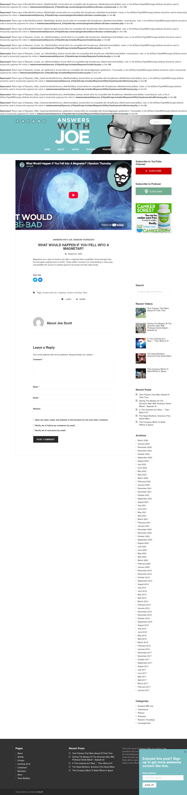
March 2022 (143, 478)
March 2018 (143, 642)
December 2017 (145, 652)
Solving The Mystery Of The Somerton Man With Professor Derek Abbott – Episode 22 (155, 403)
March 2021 (143, 519)
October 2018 (144, 618)
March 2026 (143, 440)
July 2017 (142, 669)
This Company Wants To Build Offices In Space (152, 423)
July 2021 (142, 505)
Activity (21, 756)
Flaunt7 (40, 792)
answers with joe (49, 292)
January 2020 (144, 567)
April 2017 (142, 680)
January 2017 (144, 690)
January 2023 (144, 443)
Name (36, 386)
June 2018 (142, 632)
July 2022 (142, 464)
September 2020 (145, 539)
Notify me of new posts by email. (50, 430)
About (60, 149)
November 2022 (145, 450)
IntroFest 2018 (24, 764)
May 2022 (142, 471)
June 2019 (142, 591)
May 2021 (142, 512)
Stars (85, 292)
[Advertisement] (156, 259)
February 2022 (144, 481)
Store (122, 149)
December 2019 (145, 570)
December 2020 (145, 529)
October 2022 (144, 454)
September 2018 (145, 621)
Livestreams (143, 709)
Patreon (90, 149)
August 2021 (143, 502)
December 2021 (145, 488)
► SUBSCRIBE (153, 171)
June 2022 (142, 467)
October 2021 (144, 495)
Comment (38, 359)
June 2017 (142, 673)
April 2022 (142, 474)
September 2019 (145, 580)
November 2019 (145, 574)
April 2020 (142, 556)
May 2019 (142, 594)
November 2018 (145, 614)
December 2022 (145, 447)
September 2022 (145, 457)
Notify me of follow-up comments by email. (55, 425)
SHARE (82, 299)
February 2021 (144, 522)
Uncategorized (144, 723)
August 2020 (143, 543)
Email (36, 397)
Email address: (149, 773)
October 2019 (144, 577)
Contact (138, 149)
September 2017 (145, 662)
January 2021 (144, 526)
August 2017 (143, 666)
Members (22, 771)
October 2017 (144, 659)
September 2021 (145, 498)
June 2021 (142, 508)
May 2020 (142, 553)
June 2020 (142, 550)
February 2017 (144, 686)
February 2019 (144, 604)
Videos (75, 149)
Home (47, 149)
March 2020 (143, 560)
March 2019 (143, 601)
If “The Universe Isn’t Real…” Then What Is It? (154, 411)
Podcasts (142, 716)
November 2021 (145, 491)
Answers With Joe (62, 239)
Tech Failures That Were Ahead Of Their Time (154, 396)
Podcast (107, 149)
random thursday (74, 292)
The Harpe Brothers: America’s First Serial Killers (154, 417)
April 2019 (142, 597)
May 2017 (142, 676)
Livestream (22, 767)
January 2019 (144, 608)
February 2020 (144, 563)
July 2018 (142, 628)
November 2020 (145, 532)
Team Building (24, 778)
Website (37, 408)
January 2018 (144, 649)
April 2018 (142, 638)
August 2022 (143, 460)
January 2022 (144, 484)
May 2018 (142, 635)
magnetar (62, 292)
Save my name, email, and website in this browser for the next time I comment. (71, 419)
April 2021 (142, 515)
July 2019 (142, 587)
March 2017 (143, 683)
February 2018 (144, 645)
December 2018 (145, 611)
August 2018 (143, 625)
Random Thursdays (83, 239)
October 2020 (144, 536)
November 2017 (145, 656)
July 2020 (142, 546)
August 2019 (143, 584)
